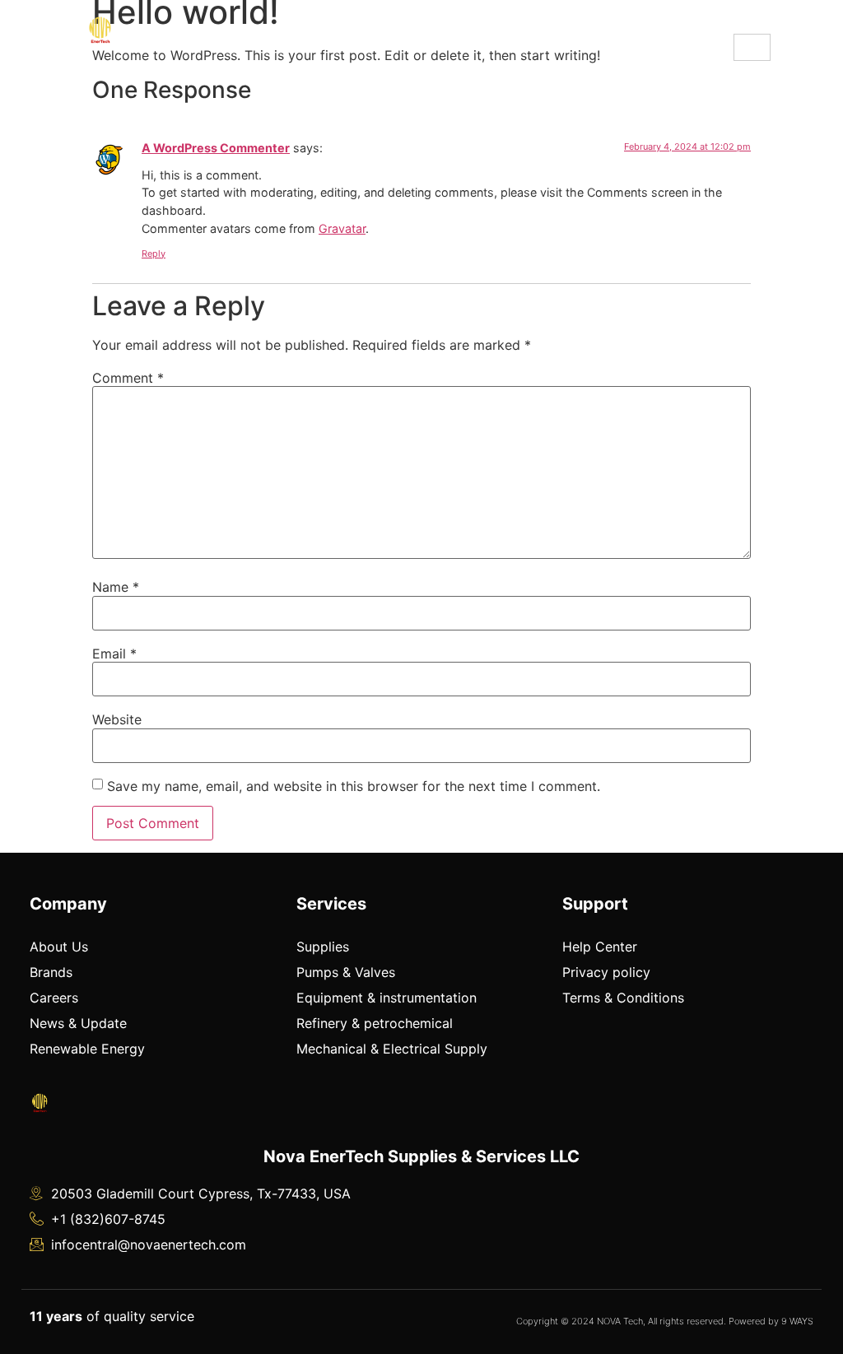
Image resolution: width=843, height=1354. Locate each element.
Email (114, 653)
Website (117, 719)
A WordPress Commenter (216, 148)
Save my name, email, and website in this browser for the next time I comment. (353, 786)
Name (115, 586)
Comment (128, 377)
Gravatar (342, 228)
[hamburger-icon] (752, 47)
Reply (153, 253)
